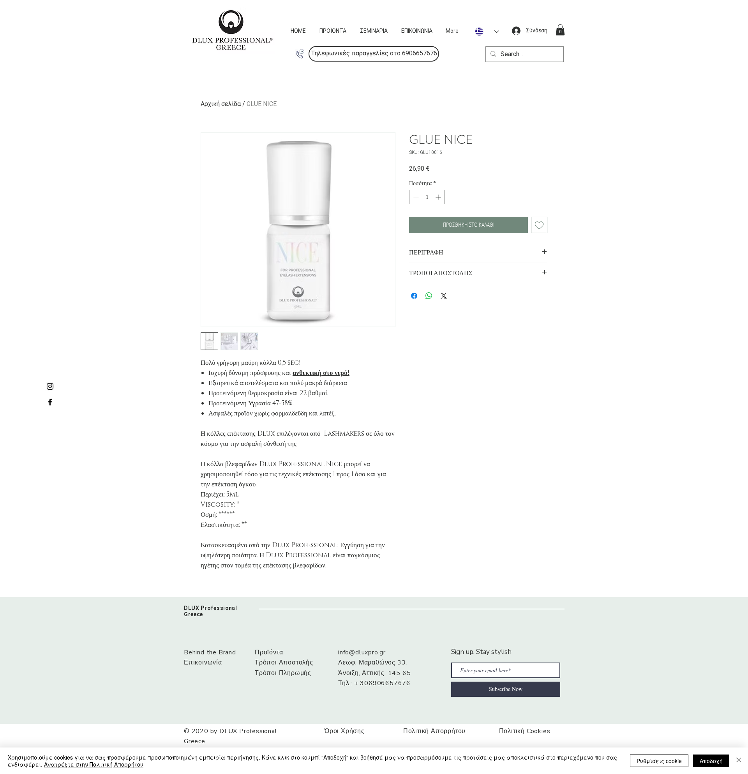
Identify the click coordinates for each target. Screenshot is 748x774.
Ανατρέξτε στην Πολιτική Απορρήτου (93, 764)
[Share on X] (443, 295)
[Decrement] (415, 197)
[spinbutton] (427, 197)
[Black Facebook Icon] (50, 402)
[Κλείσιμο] (738, 761)
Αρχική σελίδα (221, 104)
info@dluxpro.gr (362, 652)
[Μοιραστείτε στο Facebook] (414, 295)
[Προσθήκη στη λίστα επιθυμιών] (539, 225)
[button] (374, 54)
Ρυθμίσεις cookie (659, 761)
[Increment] (439, 197)
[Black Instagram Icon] (50, 386)
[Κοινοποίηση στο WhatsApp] (429, 295)
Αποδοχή (711, 761)
